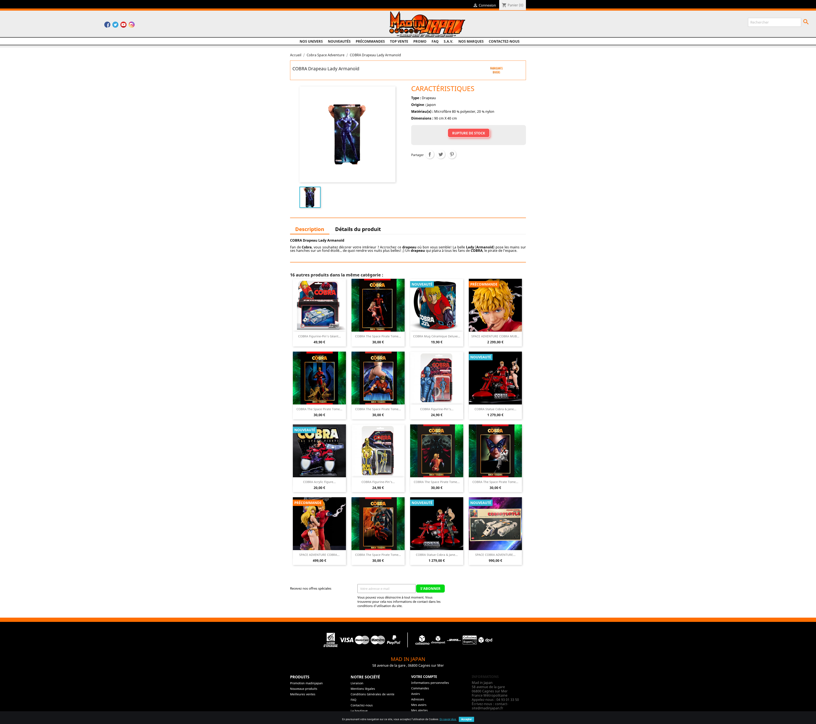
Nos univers (311, 41)
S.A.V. (448, 41)
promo (419, 41)
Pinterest (452, 154)
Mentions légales (363, 689)
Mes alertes (419, 710)
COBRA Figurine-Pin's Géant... (319, 336)
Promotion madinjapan (306, 683)
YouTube (123, 25)
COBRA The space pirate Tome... (378, 336)
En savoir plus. (448, 719)
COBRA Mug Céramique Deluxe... (436, 336)
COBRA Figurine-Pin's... (436, 409)
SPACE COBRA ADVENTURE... (495, 555)
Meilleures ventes (302, 694)
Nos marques (471, 41)
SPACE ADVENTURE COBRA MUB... (495, 336)
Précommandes (370, 41)
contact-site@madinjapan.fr (490, 705)
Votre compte (424, 676)
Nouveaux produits (303, 689)
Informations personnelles (430, 683)
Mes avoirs (418, 705)
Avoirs (415, 694)
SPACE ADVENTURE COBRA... (319, 555)
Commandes (420, 688)
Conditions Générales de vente (372, 694)
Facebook (107, 25)
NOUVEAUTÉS (339, 41)
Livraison (357, 683)
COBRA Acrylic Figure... (319, 482)
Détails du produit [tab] (358, 228)
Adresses (417, 699)
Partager (429, 154)
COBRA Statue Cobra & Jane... (495, 409)
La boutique (359, 711)
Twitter (115, 25)
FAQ (435, 41)
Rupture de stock (468, 133)
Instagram (131, 25)
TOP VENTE (399, 41)
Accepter (466, 719)
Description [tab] (309, 228)
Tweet (440, 154)
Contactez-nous (504, 41)
